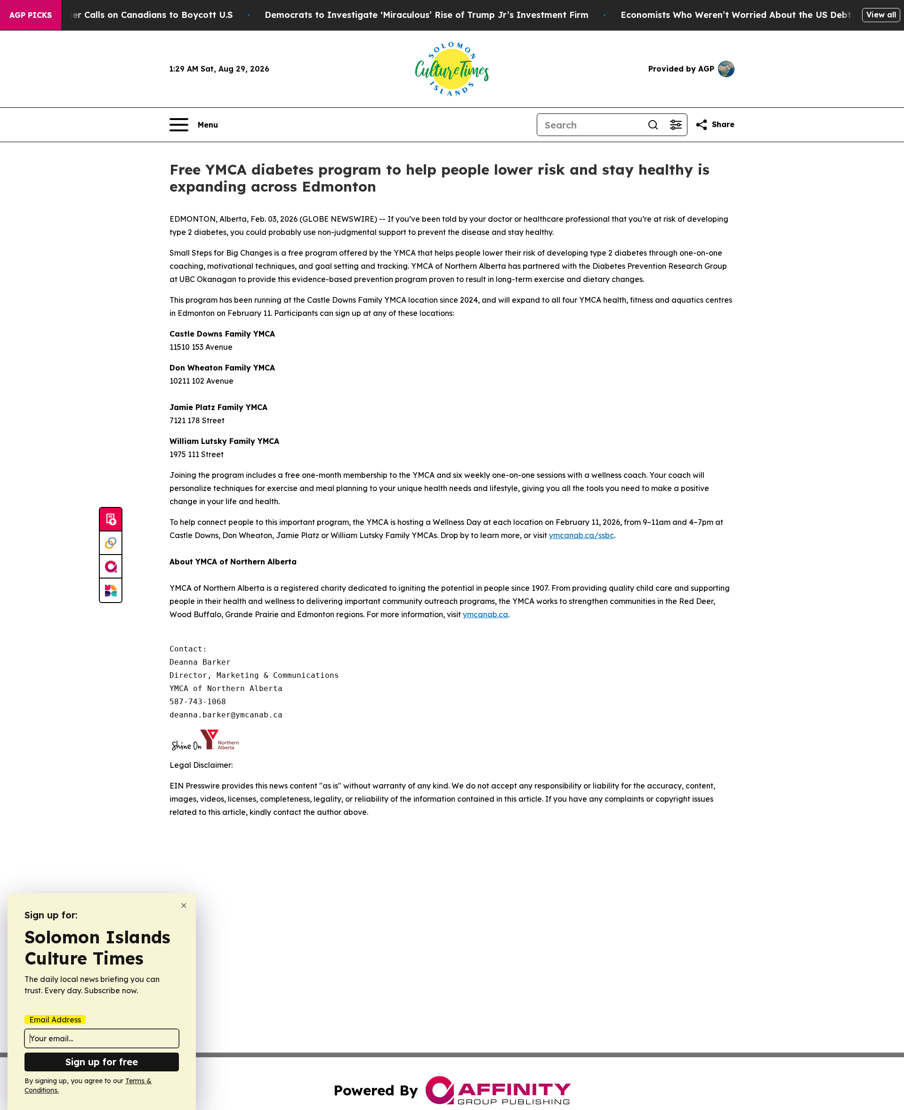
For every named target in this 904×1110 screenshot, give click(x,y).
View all (881, 14)
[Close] (183, 905)
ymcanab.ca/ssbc (581, 535)
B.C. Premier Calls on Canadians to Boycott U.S (131, 14)
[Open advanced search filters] (675, 125)
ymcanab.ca (485, 614)
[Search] (653, 125)
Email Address (55, 1019)
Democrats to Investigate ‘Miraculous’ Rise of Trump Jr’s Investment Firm (427, 14)
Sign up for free (101, 1062)
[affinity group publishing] (110, 567)
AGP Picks (30, 15)
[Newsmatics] (110, 590)
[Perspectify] (110, 543)
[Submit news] (110, 519)
